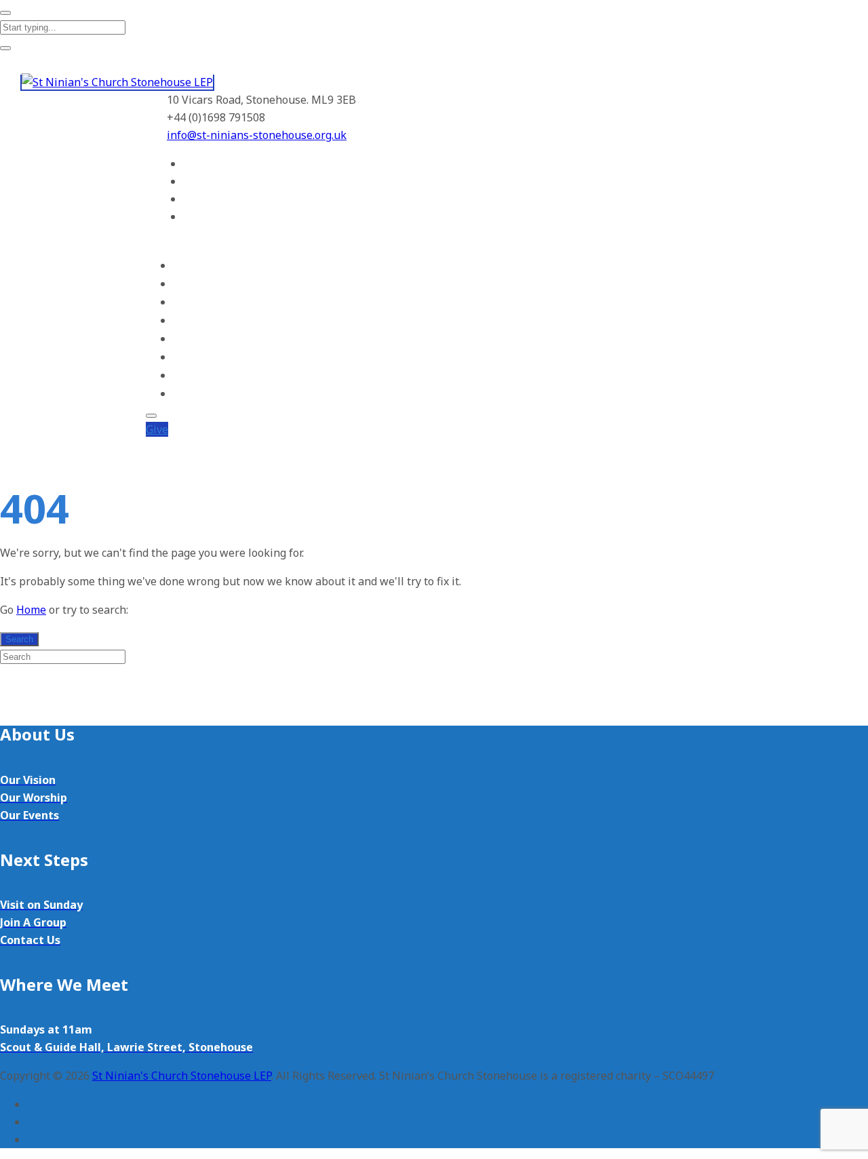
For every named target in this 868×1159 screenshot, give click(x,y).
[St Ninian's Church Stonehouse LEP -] (117, 83)
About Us (193, 283)
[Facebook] (190, 163)
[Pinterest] (190, 181)
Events (188, 338)
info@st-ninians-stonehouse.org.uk (257, 134)
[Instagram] (190, 216)
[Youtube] (190, 198)
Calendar (192, 357)
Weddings (194, 375)
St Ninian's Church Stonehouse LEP (181, 1075)
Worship (191, 302)
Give (157, 429)
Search (19, 639)
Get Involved (201, 320)
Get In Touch (202, 393)
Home (186, 265)
